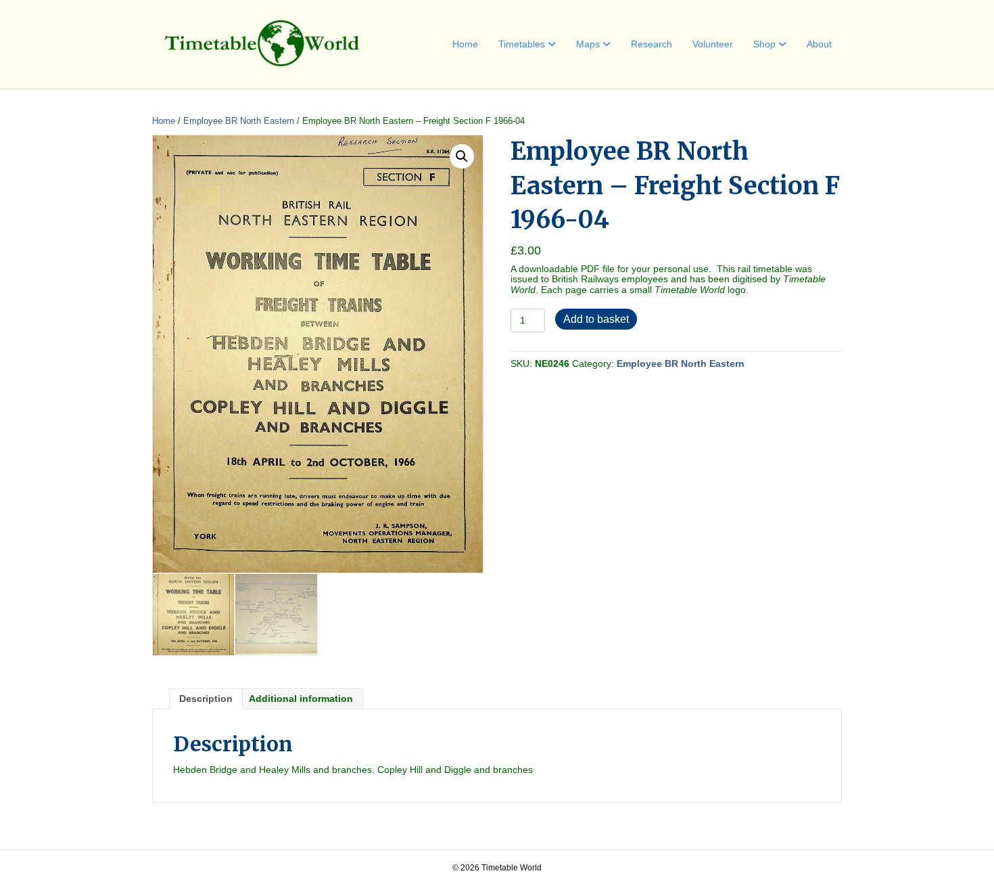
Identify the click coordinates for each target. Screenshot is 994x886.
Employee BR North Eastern (238, 121)
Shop (764, 44)
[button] (462, 156)
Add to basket (596, 319)
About (819, 44)
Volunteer (712, 44)
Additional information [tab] (301, 698)
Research (651, 44)
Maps (588, 44)
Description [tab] (206, 698)
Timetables (521, 44)
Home (465, 44)
